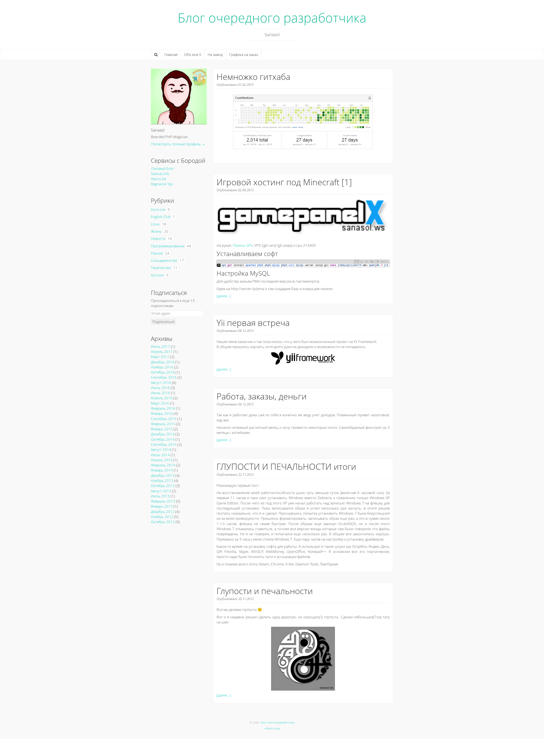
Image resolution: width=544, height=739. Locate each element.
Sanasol (157, 130)
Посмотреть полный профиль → (178, 144)
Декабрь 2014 (162, 434)
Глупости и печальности (265, 591)
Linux (155, 224)
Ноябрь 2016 (162, 367)
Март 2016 (160, 403)
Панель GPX (243, 245)
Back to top (273, 728)
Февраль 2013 (163, 501)
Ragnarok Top (162, 183)
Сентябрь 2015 (164, 418)
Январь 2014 (162, 470)
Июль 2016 (160, 387)
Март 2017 (160, 356)
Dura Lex (158, 209)
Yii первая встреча (253, 322)
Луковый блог (162, 168)
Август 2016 (161, 382)
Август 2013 (161, 490)
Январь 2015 (162, 428)
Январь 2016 (162, 413)
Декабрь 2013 (162, 475)
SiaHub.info (160, 173)
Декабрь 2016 (162, 362)
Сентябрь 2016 (164, 377)
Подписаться (163, 321)
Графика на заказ (243, 54)
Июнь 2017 (160, 346)
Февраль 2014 (163, 465)
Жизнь (156, 231)
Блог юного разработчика (278, 722)
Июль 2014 (160, 454)
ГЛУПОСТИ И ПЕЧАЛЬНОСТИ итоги (286, 466)
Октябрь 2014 (163, 439)
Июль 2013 (160, 496)
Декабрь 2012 (162, 511)
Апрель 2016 (162, 397)
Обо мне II (192, 54)
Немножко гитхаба (253, 76)
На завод (215, 54)
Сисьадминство (164, 260)
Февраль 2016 (163, 408)
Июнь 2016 (160, 392)
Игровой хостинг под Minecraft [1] (284, 182)
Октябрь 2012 (163, 521)
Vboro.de (158, 178)
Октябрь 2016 (163, 372)
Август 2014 (161, 449)
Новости (158, 238)
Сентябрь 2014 (164, 444)
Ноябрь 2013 (162, 480)
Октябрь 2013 (163, 485)
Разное (157, 253)
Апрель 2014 (162, 459)
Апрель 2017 (162, 351)
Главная (171, 54)
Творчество (161, 267)
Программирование (167, 246)
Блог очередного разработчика (272, 17)
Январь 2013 (162, 506)
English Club (161, 216)
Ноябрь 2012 (162, 516)
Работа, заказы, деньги (262, 396)
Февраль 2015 (163, 423)
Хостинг (157, 275)
